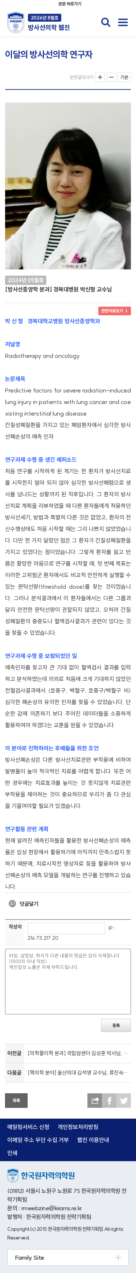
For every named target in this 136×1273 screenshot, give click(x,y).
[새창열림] (40, 1172)
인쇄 (12, 1152)
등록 (116, 1025)
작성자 (15, 926)
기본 (124, 77)
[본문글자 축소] (111, 77)
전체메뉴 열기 (123, 22)
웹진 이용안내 (93, 1139)
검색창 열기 (106, 22)
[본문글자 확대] (100, 77)
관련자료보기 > (114, 310)
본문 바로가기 (69, 3)
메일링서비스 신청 (28, 1127)
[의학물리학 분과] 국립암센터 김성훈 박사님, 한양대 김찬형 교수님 (78, 1053)
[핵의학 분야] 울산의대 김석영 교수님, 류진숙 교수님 (78, 1072)
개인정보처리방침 (78, 1127)
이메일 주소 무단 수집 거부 (38, 1139)
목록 (16, 1100)
